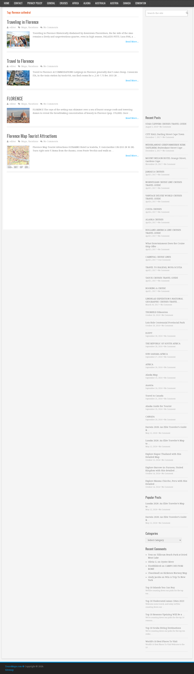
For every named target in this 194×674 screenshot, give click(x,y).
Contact (18, 3)
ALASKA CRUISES (154, 219)
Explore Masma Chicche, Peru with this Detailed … (166, 482)
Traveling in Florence (22, 22)
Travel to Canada (154, 396)
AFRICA (149, 364)
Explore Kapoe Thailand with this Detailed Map (163, 455)
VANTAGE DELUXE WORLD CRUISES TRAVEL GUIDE (164, 197)
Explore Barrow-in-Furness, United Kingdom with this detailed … (164, 469)
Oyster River (167, 562)
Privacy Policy (34, 3)
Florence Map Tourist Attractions (32, 136)
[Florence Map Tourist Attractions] (18, 156)
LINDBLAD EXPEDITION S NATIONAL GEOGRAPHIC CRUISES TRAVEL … (164, 300)
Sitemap (9, 670)
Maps (24, 27)
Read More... (132, 41)
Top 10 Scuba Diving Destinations (163, 628)
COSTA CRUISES (154, 209)
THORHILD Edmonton (157, 312)
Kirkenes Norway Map (175, 573)
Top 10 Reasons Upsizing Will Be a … (165, 614)
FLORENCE (15, 98)
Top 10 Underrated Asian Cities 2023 (165, 601)
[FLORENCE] (18, 115)
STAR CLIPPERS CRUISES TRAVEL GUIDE (166, 124)
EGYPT (149, 333)
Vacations (33, 27)
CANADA (150, 416)
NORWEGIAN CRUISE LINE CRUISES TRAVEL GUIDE (164, 183)
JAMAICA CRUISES (155, 171)
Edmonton (140, 3)
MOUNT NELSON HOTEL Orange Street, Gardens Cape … (166, 159)
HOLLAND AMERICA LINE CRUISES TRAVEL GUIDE (163, 231)
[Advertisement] (73, 204)
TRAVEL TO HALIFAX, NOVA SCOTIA (164, 267)
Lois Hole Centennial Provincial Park (165, 322)
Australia (100, 3)
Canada (127, 3)
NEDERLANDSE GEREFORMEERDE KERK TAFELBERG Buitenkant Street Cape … (166, 146)
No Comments (50, 27)
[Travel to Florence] (18, 78)
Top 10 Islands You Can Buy (160, 587)
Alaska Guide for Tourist (158, 406)
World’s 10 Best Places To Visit (161, 641)
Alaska (87, 3)
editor (13, 27)
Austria (114, 3)
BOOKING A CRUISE (156, 288)
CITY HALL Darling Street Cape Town (165, 134)
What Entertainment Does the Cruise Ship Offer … (165, 245)
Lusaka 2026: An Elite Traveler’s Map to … (165, 442)
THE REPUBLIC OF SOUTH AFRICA (163, 343)
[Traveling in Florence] (18, 39)
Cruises (64, 3)
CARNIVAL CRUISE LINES (158, 257)
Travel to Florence (20, 61)
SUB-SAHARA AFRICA (157, 354)
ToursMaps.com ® (14, 666)
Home (6, 3)
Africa (75, 3)
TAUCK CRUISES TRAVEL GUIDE (162, 278)
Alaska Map (152, 375)
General (51, 3)
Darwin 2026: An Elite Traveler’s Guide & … (166, 428)
